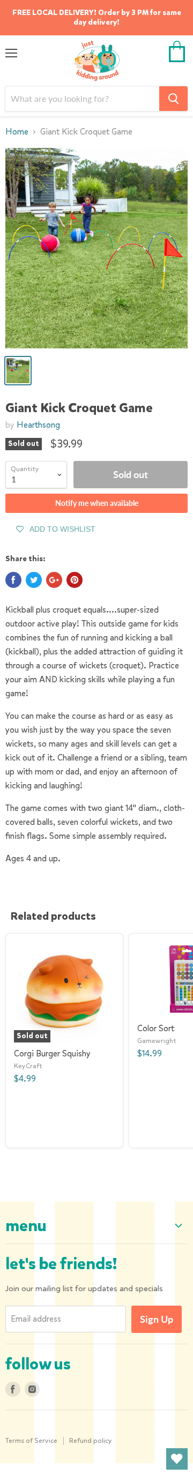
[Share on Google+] (54, 580)
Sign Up (156, 1319)
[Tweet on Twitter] (34, 580)
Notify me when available (96, 503)
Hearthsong (38, 424)
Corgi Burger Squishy (52, 1053)
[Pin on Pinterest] (74, 580)
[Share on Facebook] (13, 580)
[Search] (173, 98)
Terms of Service (31, 1440)
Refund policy (90, 1440)
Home (16, 132)
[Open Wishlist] (177, 1459)
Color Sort (155, 1028)
